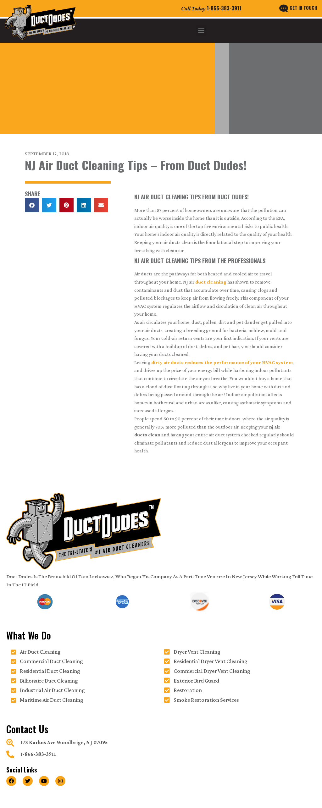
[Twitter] (28, 781)
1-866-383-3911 (224, 8)
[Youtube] (44, 781)
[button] (201, 30)
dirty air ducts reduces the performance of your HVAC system (222, 362)
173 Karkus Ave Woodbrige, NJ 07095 (64, 742)
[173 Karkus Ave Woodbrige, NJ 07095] (10, 743)
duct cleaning (210, 282)
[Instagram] (60, 781)
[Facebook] (11, 781)
